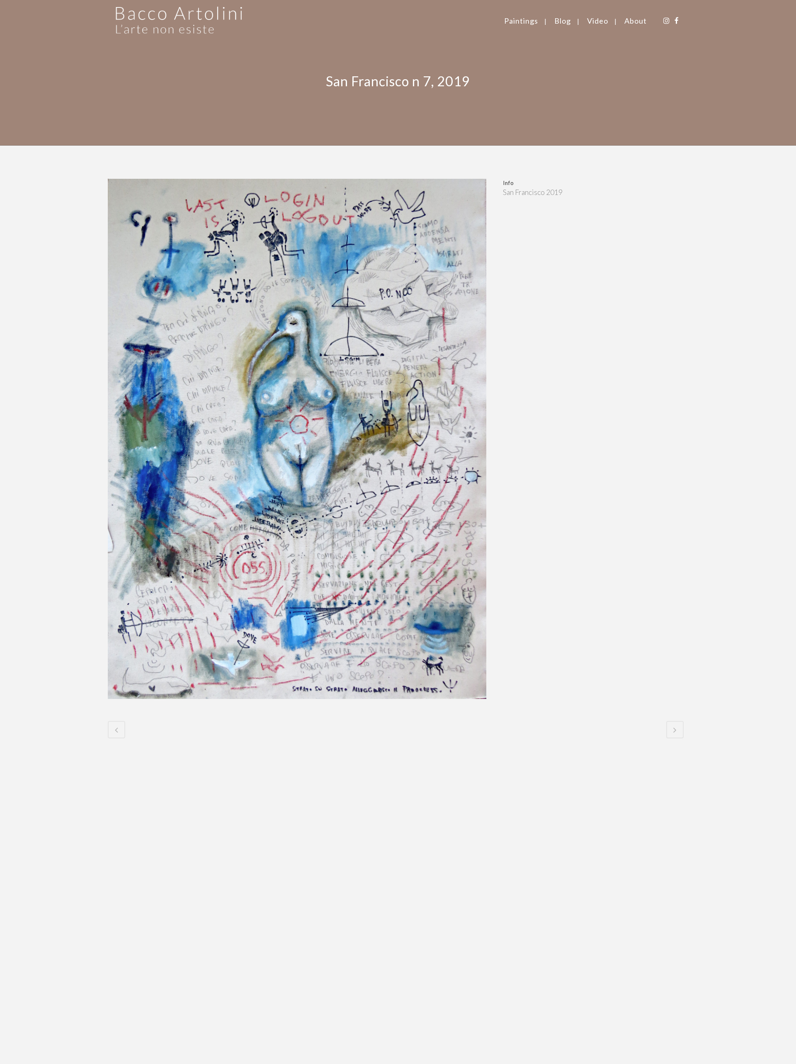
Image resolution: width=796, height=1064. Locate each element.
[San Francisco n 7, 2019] (297, 703)
